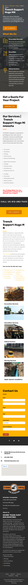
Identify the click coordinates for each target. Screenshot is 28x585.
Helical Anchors (14, 69)
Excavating (7, 565)
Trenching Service (9, 272)
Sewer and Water (8, 561)
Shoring (6, 559)
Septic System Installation (13, 379)
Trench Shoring (8, 274)
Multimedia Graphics (17, 580)
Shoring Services (8, 270)
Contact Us (10, 106)
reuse (6, 547)
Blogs (16, 575)
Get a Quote (10, 28)
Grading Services (19, 270)
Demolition (12, 52)
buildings (19, 539)
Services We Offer (7, 555)
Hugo (17, 6)
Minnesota (11, 6)
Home (6, 6)
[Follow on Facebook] (9, 440)
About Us (13, 574)
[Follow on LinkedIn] (19, 440)
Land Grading (19, 276)
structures (13, 541)
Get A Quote (14, 212)
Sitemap (5, 508)
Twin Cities (19, 143)
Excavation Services (16, 39)
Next (20, 581)
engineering (14, 537)
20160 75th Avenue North (9, 500)
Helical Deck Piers (9, 556)
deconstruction (15, 542)
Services (19, 574)
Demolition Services (11, 323)
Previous (14, 583)
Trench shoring (7, 254)
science (7, 537)
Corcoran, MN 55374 (8, 502)
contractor (7, 550)
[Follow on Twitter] (14, 440)
